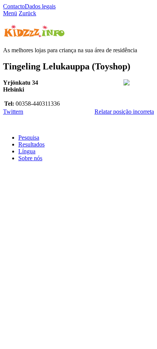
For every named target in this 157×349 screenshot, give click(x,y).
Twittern (13, 111)
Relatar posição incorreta (124, 111)
